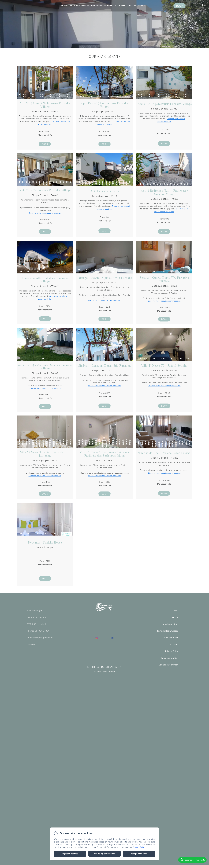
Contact (143, 5)
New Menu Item (170, 624)
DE (102, 667)
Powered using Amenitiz (104, 672)
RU (116, 667)
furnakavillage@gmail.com (40, 638)
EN (88, 667)
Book (179, 5)
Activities (120, 5)
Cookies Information (168, 665)
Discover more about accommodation (45, 213)
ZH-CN (109, 667)
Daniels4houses (170, 638)
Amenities (96, 5)
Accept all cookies (139, 853)
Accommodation (79, 5)
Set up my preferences (104, 853)
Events (108, 5)
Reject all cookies (70, 853)
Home (64, 5)
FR (93, 667)
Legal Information (169, 658)
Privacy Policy (171, 651)
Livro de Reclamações (167, 631)
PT (120, 667)
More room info (45, 135)
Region (132, 5)
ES (98, 667)
